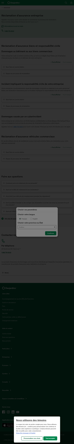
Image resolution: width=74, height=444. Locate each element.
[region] (37, 429)
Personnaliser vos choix (32, 438)
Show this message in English (25, 433)
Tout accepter (50, 438)
